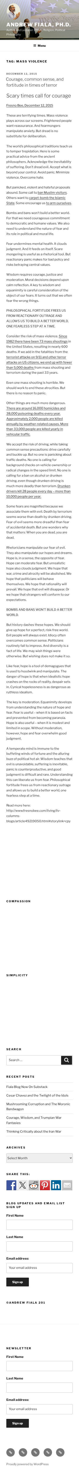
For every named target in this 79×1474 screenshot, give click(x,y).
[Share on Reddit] (34, 1185)
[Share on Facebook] (11, 1185)
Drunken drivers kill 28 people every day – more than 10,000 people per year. (38, 491)
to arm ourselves (58, 203)
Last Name (14, 1237)
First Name (15, 1215)
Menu (42, 45)
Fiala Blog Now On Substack (26, 1087)
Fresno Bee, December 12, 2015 (29, 105)
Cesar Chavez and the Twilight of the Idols (37, 1095)
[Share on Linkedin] (56, 1185)
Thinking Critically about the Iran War (33, 1131)
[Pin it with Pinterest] (45, 1185)
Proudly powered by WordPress (27, 1464)
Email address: (17, 1258)
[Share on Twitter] (22, 1185)
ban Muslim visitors (52, 192)
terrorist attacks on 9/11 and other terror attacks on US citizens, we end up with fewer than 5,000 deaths (39, 362)
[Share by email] (67, 1185)
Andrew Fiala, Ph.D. (38, 25)
